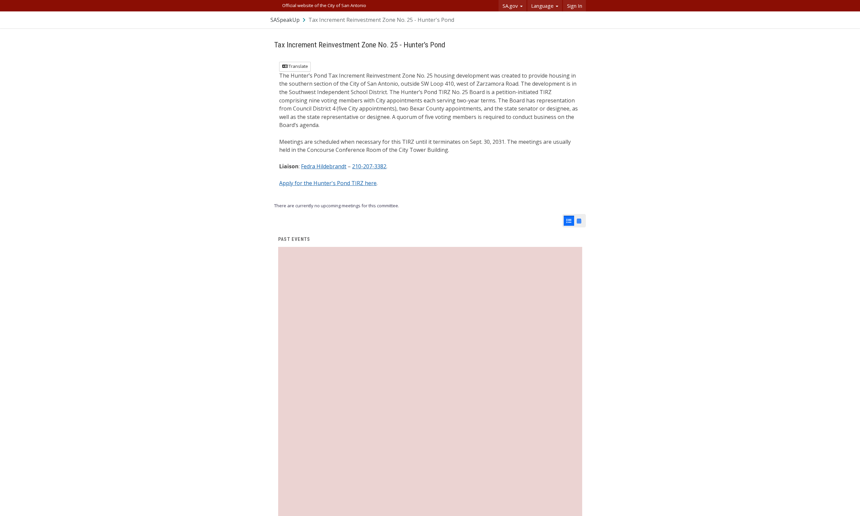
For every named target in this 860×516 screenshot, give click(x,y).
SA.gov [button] (511, 5)
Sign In (574, 5)
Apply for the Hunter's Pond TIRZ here (328, 183)
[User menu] (581, 20)
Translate (298, 66)
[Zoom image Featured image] (430, 398)
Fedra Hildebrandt (323, 166)
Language (543, 5)
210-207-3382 (369, 166)
